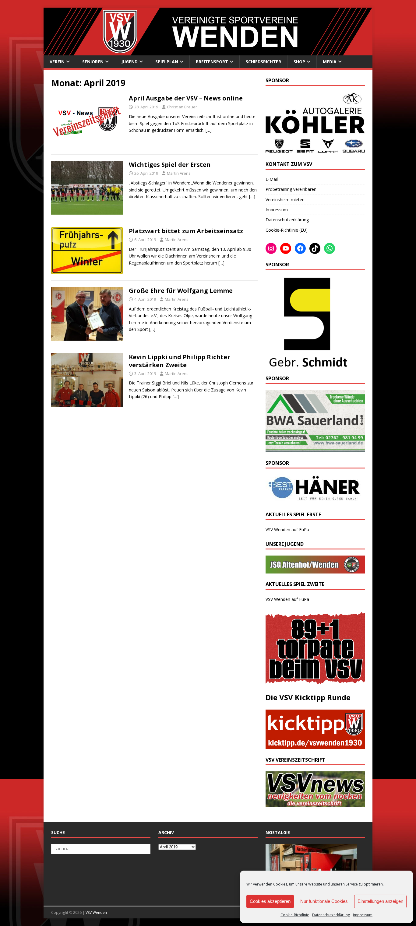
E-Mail (272, 179)
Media (330, 62)
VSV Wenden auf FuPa (287, 529)
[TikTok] (314, 248)
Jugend (129, 62)
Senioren (93, 62)
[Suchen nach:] (100, 848)
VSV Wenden (96, 912)
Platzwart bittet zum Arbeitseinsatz (186, 231)
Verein (57, 62)
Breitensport (212, 62)
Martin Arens (179, 173)
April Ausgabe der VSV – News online (186, 98)
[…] (209, 130)
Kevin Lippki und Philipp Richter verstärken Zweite (179, 361)
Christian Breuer (182, 107)
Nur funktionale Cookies (324, 901)
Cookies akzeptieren (270, 901)
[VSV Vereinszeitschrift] (315, 803)
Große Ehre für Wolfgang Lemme (181, 290)
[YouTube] (285, 248)
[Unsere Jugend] (315, 570)
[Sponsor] (307, 364)
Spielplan (166, 62)
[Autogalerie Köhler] (315, 150)
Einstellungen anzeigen (380, 901)
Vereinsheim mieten (285, 199)
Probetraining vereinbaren (291, 189)
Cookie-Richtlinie (294, 914)
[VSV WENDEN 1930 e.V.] (208, 51)
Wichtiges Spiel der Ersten (170, 164)
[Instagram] (271, 248)
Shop (299, 62)
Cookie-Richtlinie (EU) (287, 230)
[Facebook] (300, 248)
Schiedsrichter (263, 62)
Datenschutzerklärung (331, 914)
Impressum (362, 914)
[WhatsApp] (329, 248)
